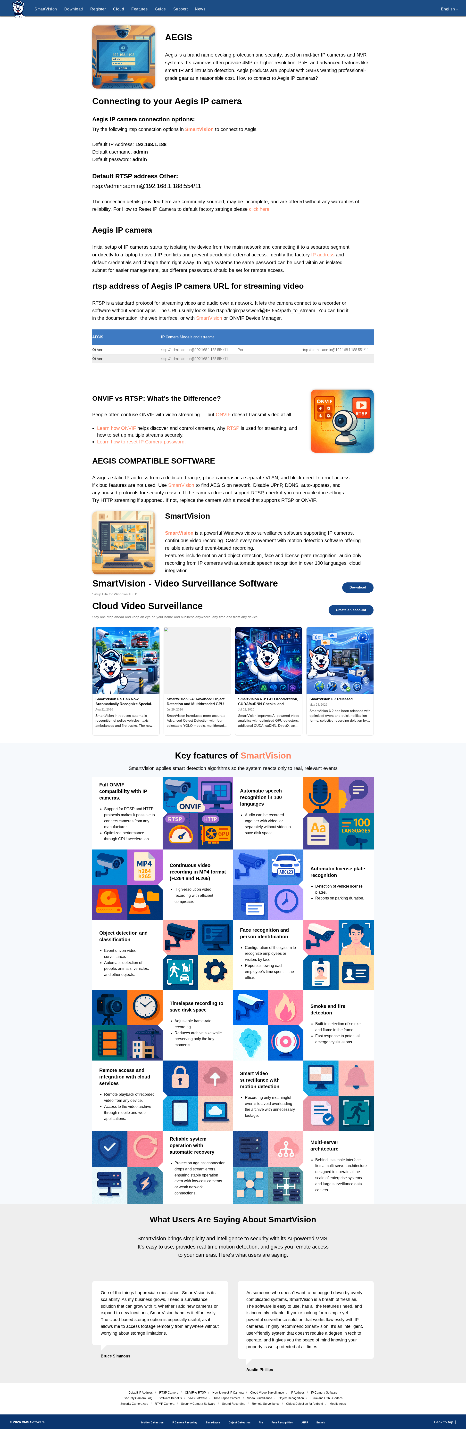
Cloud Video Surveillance (267, 1392)
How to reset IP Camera (228, 1392)
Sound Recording (233, 1403)
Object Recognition (291, 1398)
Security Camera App (134, 1403)
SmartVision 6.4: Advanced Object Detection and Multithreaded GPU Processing (196, 702)
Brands (320, 1422)
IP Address (298, 1392)
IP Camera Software (324, 1392)
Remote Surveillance (266, 1403)
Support (180, 9)
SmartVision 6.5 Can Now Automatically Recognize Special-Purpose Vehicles (123, 702)
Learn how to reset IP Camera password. (141, 441)
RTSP (233, 428)
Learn (103, 428)
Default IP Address (140, 1392)
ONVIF (223, 414)
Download (73, 9)
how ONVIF (123, 428)
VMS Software (197, 1398)
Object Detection (239, 1422)
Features (139, 9)
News (200, 9)
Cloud (118, 9)
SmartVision (45, 9)
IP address (322, 254)
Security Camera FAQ (138, 1398)
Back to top (443, 1422)
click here (259, 209)
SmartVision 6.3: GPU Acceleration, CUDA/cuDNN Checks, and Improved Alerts (268, 702)
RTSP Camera (168, 1392)
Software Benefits (170, 1398)
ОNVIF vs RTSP (195, 1392)
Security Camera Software (198, 1403)
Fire (261, 1422)
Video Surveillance (259, 1398)
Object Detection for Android (304, 1403)
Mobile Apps (338, 1403)
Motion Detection (152, 1422)
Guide (160, 9)
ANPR (304, 1422)
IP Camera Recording (184, 1422)
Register (98, 9)
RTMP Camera (165, 1403)
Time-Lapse (213, 1422)
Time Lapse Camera (227, 1398)
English (448, 9)
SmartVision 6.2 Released (331, 699)
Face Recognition (282, 1422)
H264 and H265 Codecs (326, 1398)
